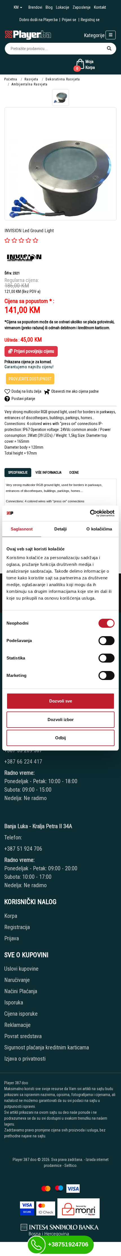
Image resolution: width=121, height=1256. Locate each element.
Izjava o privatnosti (25, 1058)
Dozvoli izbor (61, 719)
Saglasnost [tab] (22, 529)
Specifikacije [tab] (18, 473)
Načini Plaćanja (20, 991)
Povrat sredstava (23, 1036)
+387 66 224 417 (23, 761)
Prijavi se (69, 19)
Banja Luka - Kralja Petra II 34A (38, 826)
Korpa (10, 915)
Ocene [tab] (74, 473)
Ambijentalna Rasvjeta (30, 84)
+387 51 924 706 (23, 848)
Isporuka (13, 1002)
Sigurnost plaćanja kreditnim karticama (46, 1047)
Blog (49, 7)
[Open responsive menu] (111, 35)
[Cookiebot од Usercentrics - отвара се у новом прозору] (90, 513)
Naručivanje (17, 980)
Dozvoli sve (60, 701)
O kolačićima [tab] (99, 529)
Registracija (17, 927)
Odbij (60, 737)
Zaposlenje (82, 7)
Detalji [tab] (60, 529)
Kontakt (100, 7)
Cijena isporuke (21, 1013)
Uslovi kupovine (21, 968)
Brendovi (35, 7)
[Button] (109, 49)
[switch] (106, 640)
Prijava (11, 938)
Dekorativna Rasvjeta (63, 79)
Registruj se (90, 19)
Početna (10, 79)
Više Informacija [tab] (48, 473)
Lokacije (62, 7)
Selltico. (70, 1165)
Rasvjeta (31, 79)
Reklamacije (17, 1025)
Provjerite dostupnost (30, 379)
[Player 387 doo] (28, 34)
